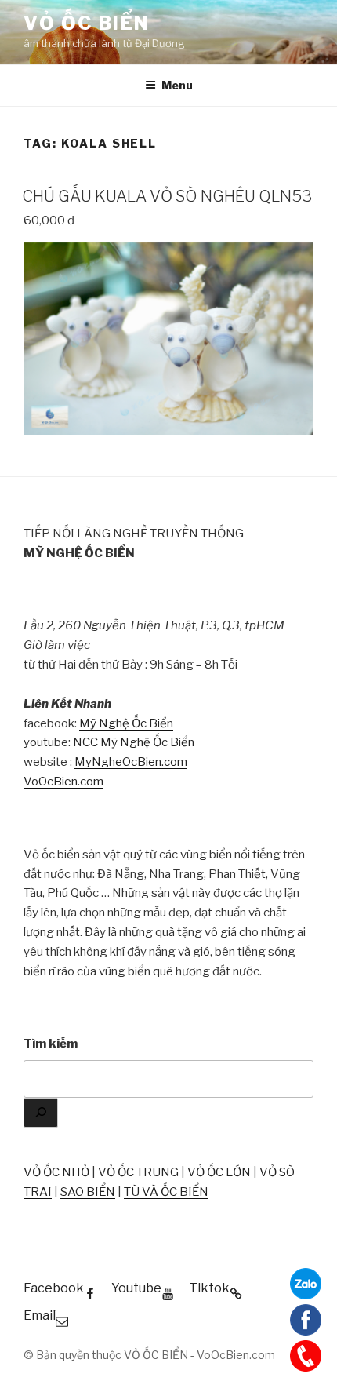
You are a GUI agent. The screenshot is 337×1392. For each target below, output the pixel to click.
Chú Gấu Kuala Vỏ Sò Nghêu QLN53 (167, 196)
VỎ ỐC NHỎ (56, 1172)
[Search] (41, 1113)
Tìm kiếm (51, 1044)
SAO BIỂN (87, 1192)
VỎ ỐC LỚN (219, 1172)
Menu (177, 85)
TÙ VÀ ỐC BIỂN (166, 1192)
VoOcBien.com (63, 781)
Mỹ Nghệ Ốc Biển (126, 723)
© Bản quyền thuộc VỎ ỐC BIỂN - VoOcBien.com (149, 1354)
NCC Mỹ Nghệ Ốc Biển (133, 742)
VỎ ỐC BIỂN (87, 23)
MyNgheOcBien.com (130, 762)
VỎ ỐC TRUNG (138, 1172)
